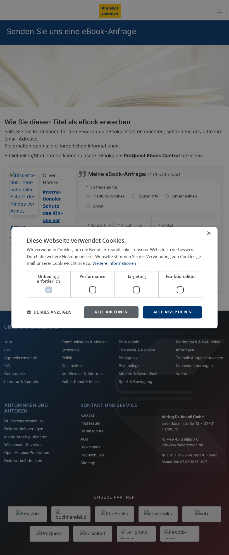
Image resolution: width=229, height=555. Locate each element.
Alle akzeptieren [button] (172, 312)
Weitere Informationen (114, 263)
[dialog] (114, 277)
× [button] (208, 233)
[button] (49, 312)
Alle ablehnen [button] (111, 312)
